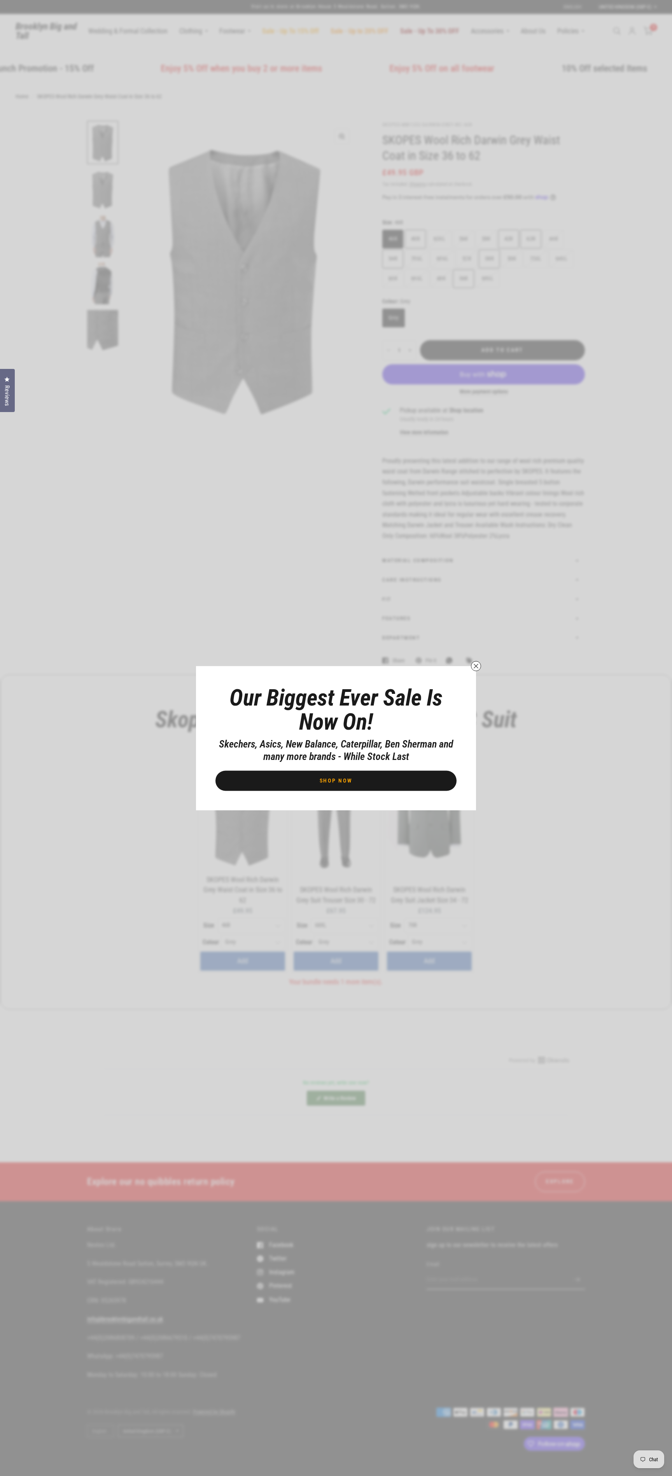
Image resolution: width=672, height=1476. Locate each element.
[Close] (476, 666)
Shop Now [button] (336, 780)
